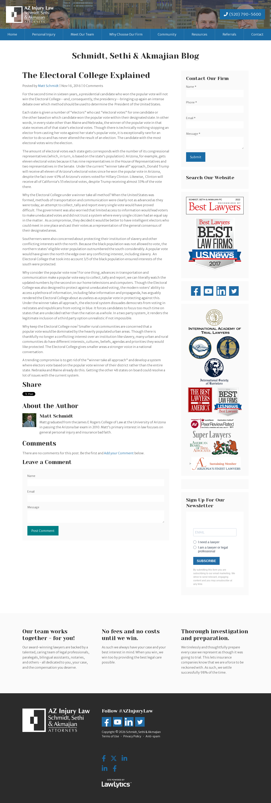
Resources (199, 34)
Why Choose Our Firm (126, 34)
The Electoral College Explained (86, 75)
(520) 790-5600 (245, 14)
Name (31, 476)
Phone (191, 102)
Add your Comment (119, 453)
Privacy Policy (132, 736)
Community (167, 34)
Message (33, 507)
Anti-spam (153, 736)
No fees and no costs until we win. (131, 634)
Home (12, 34)
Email (31, 491)
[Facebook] (115, 769)
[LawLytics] (117, 783)
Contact (257, 34)
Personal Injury (43, 34)
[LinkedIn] (104, 769)
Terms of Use (110, 736)
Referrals (229, 34)
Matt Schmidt (48, 86)
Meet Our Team (82, 34)
